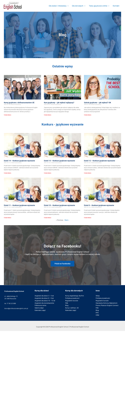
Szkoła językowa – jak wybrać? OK (97, 103)
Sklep (98, 296)
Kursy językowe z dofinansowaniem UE (19, 103)
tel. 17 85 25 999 (10, 303)
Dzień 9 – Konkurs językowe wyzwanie (99, 205)
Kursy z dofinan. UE (72, 308)
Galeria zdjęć (39, 308)
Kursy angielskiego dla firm (74, 296)
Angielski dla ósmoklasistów (44, 303)
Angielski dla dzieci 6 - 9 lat (44, 298)
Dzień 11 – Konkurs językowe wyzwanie (19, 205)
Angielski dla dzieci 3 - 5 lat (44, 296)
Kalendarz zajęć (40, 310)
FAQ (66, 303)
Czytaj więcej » (8, 115)
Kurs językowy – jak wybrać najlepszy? (59, 103)
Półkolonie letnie (40, 305)
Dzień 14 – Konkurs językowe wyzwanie (19, 161)
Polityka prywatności (72, 298)
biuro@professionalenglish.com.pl (16, 308)
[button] (68, 6)
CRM (97, 315)
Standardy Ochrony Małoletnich (106, 303)
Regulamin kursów (71, 301)
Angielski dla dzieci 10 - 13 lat (45, 301)
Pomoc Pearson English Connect (107, 305)
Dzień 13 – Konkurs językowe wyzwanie (59, 161)
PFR (97, 313)
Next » (67, 220)
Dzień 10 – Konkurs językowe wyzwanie (59, 205)
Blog (66, 305)
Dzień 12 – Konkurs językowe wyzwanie (99, 161)
